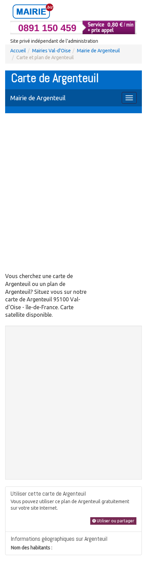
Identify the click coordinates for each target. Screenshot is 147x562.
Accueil (18, 50)
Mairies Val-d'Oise (51, 50)
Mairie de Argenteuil (98, 50)
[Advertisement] (73, 193)
